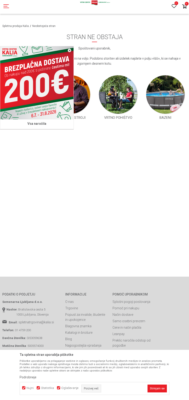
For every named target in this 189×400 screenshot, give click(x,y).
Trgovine (71, 308)
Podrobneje (28, 377)
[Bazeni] (165, 94)
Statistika (47, 388)
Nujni (30, 388)
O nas (69, 302)
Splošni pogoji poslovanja (131, 302)
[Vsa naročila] (37, 82)
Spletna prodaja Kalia (15, 26)
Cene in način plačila (126, 327)
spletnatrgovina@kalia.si (36, 322)
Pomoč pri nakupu (125, 308)
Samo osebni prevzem (128, 321)
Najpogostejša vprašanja (83, 345)
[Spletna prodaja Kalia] (94, 6)
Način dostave (122, 314)
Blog (68, 339)
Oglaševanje (69, 388)
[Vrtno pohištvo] (118, 94)
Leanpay (118, 334)
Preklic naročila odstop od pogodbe (131, 343)
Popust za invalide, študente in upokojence (85, 317)
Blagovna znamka (78, 326)
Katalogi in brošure (78, 332)
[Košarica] (184, 7)
